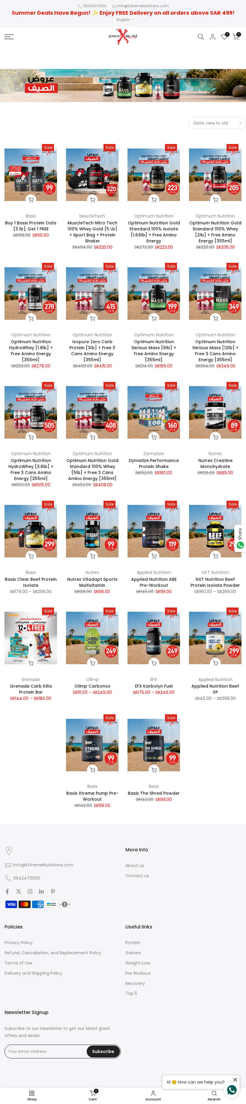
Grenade (31, 679)
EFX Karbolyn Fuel (154, 686)
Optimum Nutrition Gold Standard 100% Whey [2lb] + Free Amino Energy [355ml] (215, 232)
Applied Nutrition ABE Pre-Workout (154, 582)
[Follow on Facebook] (7, 891)
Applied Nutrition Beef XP (215, 689)
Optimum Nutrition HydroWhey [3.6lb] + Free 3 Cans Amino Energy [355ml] (30, 470)
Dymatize (154, 454)
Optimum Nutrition (154, 216)
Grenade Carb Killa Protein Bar (31, 689)
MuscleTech (92, 216)
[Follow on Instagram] (30, 891)
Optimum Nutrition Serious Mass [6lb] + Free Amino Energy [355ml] (153, 351)
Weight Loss (137, 963)
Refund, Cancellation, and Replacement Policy (52, 953)
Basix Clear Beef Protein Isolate (31, 582)
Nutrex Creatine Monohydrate (215, 464)
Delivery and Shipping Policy (33, 973)
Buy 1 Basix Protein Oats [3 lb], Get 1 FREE (30, 226)
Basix (31, 216)
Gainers (133, 953)
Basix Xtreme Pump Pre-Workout (92, 796)
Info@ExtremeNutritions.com (143, 5)
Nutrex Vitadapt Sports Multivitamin (92, 582)
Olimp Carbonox (92, 686)
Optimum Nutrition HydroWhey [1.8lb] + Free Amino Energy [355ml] (31, 351)
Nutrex (215, 454)
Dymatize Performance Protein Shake (154, 464)
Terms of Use (18, 963)
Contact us (137, 876)
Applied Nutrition (154, 572)
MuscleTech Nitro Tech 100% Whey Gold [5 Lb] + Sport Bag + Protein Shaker (92, 232)
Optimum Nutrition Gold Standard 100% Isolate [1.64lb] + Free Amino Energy (154, 232)
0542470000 (94, 5)
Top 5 (131, 993)
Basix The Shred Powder (154, 793)
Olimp (92, 679)
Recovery (135, 983)
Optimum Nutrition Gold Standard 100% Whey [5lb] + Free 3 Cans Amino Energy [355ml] (92, 470)
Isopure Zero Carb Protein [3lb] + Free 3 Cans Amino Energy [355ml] (92, 351)
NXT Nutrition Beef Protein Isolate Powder (215, 582)
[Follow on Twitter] (18, 891)
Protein (132, 943)
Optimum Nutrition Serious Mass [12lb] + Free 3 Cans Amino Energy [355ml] (215, 351)
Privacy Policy (18, 943)
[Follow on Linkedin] (41, 891)
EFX (153, 679)
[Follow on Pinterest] (53, 891)
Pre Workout (138, 973)
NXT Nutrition (215, 572)
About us (134, 865)
